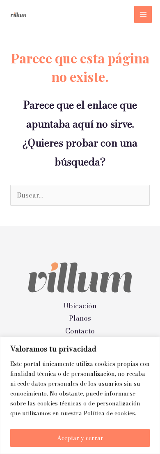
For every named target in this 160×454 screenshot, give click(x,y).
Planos (80, 318)
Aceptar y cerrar (80, 437)
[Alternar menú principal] (143, 14)
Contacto (80, 331)
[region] (80, 395)
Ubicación (80, 306)
